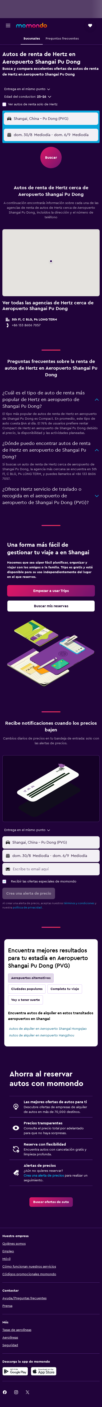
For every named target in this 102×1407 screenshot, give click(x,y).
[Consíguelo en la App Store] (43, 1371)
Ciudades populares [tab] (26, 989)
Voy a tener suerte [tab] (25, 1000)
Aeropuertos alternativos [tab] (31, 978)
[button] (8, 25)
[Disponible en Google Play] (15, 1371)
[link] (51, 590)
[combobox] (27, 89)
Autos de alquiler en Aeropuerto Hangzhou (41, 1035)
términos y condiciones (79, 903)
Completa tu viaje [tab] (65, 989)
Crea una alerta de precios (44, 1175)
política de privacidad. (27, 907)
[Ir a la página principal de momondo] (31, 25)
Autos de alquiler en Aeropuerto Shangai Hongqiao (48, 1028)
